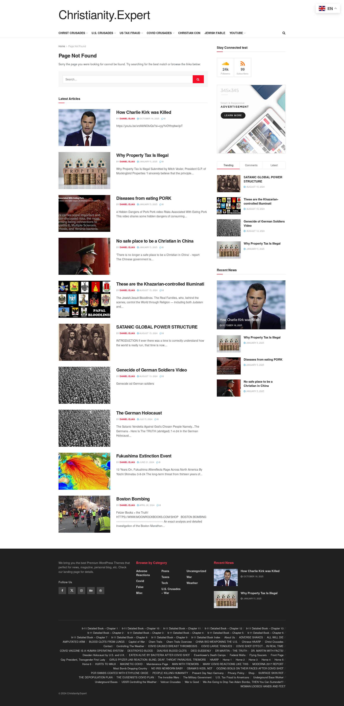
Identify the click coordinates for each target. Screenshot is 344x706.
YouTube (236, 33)
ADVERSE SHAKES (251, 637)
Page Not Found (77, 46)
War (189, 577)
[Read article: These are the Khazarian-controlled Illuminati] (84, 299)
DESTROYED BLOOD (140, 650)
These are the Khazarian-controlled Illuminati (160, 284)
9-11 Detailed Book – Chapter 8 (129, 637)
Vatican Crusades (170, 682)
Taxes (165, 577)
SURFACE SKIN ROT (270, 673)
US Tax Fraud (130, 33)
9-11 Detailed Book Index (205, 637)
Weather (192, 583)
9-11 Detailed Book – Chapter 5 (225, 633)
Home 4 (266, 659)
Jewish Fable (215, 33)
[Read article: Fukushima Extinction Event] (84, 471)
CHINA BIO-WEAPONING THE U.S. (217, 642)
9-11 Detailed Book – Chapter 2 (105, 633)
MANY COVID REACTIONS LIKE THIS (225, 664)
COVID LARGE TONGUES (216, 646)
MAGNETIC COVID (131, 664)
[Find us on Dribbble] (100, 590)
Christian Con (189, 33)
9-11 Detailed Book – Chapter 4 (185, 633)
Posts (165, 571)
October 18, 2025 (149, 118)
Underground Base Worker (268, 677)
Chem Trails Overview (179, 642)
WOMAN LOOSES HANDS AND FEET (262, 686)
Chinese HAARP (251, 642)
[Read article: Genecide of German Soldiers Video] (84, 385)
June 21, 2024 (146, 462)
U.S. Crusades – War (171, 591)
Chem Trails (155, 642)
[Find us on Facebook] (62, 590)
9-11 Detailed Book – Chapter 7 (89, 637)
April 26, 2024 (146, 505)
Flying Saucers (258, 655)
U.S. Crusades (102, 33)
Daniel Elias (127, 118)
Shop (251, 673)
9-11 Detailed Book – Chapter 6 (265, 633)
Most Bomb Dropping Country (130, 668)
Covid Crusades (159, 33)
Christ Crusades (72, 33)
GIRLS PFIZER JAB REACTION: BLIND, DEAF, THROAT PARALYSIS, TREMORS (157, 659)
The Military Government (197, 677)
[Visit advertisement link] (251, 119)
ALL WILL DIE (275, 637)
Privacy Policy (236, 673)
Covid (140, 581)
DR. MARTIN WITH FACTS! (267, 650)
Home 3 (253, 659)
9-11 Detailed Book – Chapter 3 (145, 633)
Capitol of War (137, 642)
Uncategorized (196, 571)
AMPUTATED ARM (74, 642)
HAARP (214, 659)
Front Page (277, 655)
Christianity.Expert (104, 14)
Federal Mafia (237, 655)
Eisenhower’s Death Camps (210, 655)
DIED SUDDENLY (201, 650)
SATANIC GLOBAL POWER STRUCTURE (157, 327)
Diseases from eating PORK (143, 198)
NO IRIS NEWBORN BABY (167, 668)
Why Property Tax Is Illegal (142, 155)
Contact (108, 646)
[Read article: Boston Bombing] (84, 514)
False (140, 587)
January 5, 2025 (148, 161)
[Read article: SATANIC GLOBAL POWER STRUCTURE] (84, 342)
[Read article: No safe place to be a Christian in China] (84, 256)
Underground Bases (106, 682)
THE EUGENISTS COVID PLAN (135, 677)
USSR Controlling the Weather (139, 682)
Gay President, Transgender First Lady (83, 659)
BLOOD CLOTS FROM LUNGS (107, 642)
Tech (164, 583)
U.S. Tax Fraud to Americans (232, 677)
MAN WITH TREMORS (185, 664)
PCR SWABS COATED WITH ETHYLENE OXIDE (120, 673)
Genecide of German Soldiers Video (151, 370)
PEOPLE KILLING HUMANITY (170, 673)
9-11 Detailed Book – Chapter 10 (140, 628)
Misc (139, 593)
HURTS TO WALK (105, 664)
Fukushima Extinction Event (143, 455)
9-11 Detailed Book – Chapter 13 (264, 628)
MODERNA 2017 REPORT (267, 664)
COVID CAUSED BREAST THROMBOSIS (172, 646)
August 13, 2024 (148, 376)
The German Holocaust (139, 413)
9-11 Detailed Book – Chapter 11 (182, 628)
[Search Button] (283, 33)
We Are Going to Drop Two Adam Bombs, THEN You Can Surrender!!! (243, 682)
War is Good (192, 682)
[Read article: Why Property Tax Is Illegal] (84, 170)
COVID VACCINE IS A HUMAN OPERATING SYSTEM (91, 650)
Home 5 (279, 659)
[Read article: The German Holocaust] (84, 428)
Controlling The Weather (130, 646)
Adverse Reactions (143, 573)
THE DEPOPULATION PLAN (95, 677)
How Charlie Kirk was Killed (143, 112)
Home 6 (86, 664)
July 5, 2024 (145, 419)
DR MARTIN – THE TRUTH (231, 650)
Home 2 (240, 659)
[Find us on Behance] (91, 590)
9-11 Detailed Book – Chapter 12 (223, 628)
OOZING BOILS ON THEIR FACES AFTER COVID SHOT (249, 668)
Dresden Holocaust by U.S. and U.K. (104, 655)
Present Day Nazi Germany (208, 673)
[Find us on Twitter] (72, 590)
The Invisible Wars (168, 677)
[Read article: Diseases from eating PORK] (84, 213)
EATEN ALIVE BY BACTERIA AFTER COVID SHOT (159, 655)
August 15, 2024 (148, 290)
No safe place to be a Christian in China (154, 241)
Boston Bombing (133, 498)
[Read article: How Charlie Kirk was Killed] (84, 127)
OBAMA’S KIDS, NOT (199, 668)
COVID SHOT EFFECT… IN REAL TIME (259, 646)
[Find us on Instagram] (81, 590)
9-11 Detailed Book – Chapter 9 (169, 637)
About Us (229, 637)
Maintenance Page (157, 664)
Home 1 (227, 659)
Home (62, 46)
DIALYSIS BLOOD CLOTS (172, 650)
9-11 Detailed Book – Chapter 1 (100, 628)
